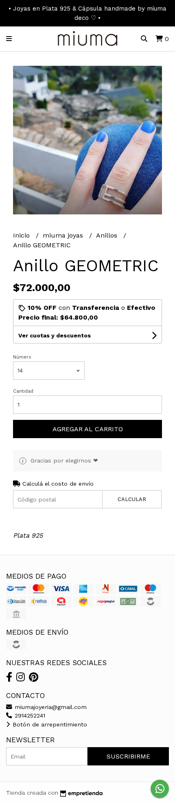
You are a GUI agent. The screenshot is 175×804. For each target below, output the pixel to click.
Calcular (132, 499)
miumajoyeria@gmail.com (50, 707)
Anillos (107, 235)
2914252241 (29, 715)
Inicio (22, 235)
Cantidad (23, 391)
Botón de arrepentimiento (49, 724)
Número (22, 357)
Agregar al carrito (87, 429)
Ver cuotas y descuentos (54, 335)
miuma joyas (64, 235)
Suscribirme (128, 756)
